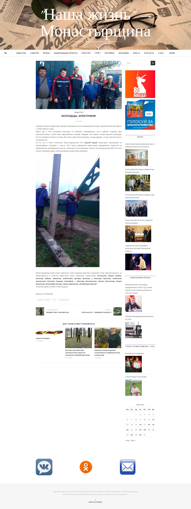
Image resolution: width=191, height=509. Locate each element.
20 (127, 430)
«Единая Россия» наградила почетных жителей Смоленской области (137, 248)
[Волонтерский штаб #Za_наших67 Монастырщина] (138, 233)
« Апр (127, 440)
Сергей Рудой (63, 300)
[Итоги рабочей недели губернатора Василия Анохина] (137, 183)
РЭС (54, 300)
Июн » (133, 440)
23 (140, 430)
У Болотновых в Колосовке (136, 377)
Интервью (110, 53)
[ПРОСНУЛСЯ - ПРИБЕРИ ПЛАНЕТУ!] (117, 311)
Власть (136, 53)
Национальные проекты (65, 53)
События (34, 53)
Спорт (98, 53)
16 (140, 424)
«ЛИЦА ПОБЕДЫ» (43, 338)
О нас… (161, 53)
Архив (172, 53)
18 (149, 424)
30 (140, 435)
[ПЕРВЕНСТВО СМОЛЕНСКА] (40, 311)
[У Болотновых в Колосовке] (133, 388)
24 (145, 430)
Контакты (149, 53)
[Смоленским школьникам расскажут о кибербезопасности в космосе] (136, 157)
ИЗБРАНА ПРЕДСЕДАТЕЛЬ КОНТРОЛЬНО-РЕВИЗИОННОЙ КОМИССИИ (107, 353)
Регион (46, 53)
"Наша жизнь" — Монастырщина (95, 23)
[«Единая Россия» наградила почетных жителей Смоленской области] (138, 262)
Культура (86, 53)
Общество (21, 53)
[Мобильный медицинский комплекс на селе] (133, 330)
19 (153, 424)
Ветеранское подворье (134, 353)
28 (132, 435)
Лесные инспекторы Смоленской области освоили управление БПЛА (77, 353)
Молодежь (124, 53)
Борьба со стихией (43, 300)
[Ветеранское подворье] (133, 364)
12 (153, 419)
